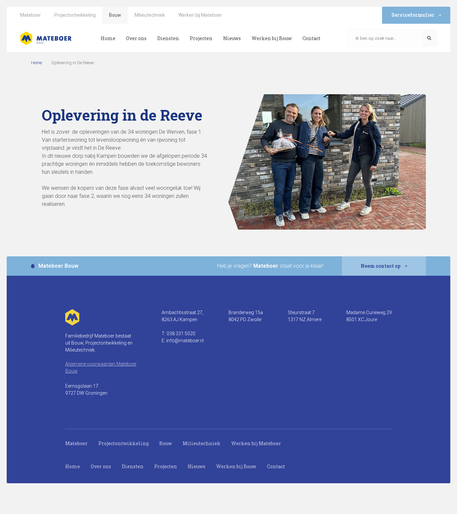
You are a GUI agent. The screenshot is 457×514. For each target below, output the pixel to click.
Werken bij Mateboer (256, 443)
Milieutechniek (201, 443)
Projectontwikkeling (123, 443)
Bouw (165, 443)
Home (36, 62)
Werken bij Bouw (236, 466)
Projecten (165, 466)
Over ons (101, 466)
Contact (276, 466)
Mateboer (76, 443)
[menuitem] (30, 15)
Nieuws (196, 466)
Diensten (133, 466)
